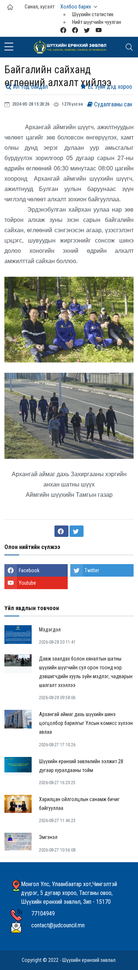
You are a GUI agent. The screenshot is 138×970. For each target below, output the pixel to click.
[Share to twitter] (77, 531)
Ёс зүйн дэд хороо (109, 86)
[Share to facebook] (61, 531)
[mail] (63, 30)
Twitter (92, 570)
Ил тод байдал (29, 86)
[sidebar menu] (8, 47)
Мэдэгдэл (50, 630)
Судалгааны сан (112, 104)
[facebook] (75, 30)
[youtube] (99, 30)
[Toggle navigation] (129, 47)
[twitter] (87, 30)
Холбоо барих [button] (75, 7)
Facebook (29, 570)
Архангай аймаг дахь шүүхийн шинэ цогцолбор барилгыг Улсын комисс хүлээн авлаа (86, 723)
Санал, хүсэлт (39, 7)
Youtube (27, 583)
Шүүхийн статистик (93, 14)
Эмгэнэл (48, 837)
